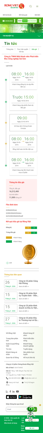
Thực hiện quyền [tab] (22, 49)
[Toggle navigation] (37, 6)
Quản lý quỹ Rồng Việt (12, 345)
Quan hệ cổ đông (12, 357)
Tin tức (8, 349)
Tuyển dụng (27, 349)
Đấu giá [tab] (34, 49)
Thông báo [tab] (9, 49)
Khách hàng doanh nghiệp (28, 345)
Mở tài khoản (7, 15)
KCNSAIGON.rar (11, 210)
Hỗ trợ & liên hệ (29, 357)
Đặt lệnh (37, 15)
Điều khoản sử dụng (10, 423)
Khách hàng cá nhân (11, 353)
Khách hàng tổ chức (28, 334)
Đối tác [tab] (21, 52)
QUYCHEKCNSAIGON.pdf (14, 216)
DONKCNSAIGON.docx (13, 213)
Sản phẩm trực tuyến (28, 353)
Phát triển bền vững (28, 340)
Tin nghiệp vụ (8, 36)
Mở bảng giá (23, 15)
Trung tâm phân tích (12, 340)
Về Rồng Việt (11, 333)
